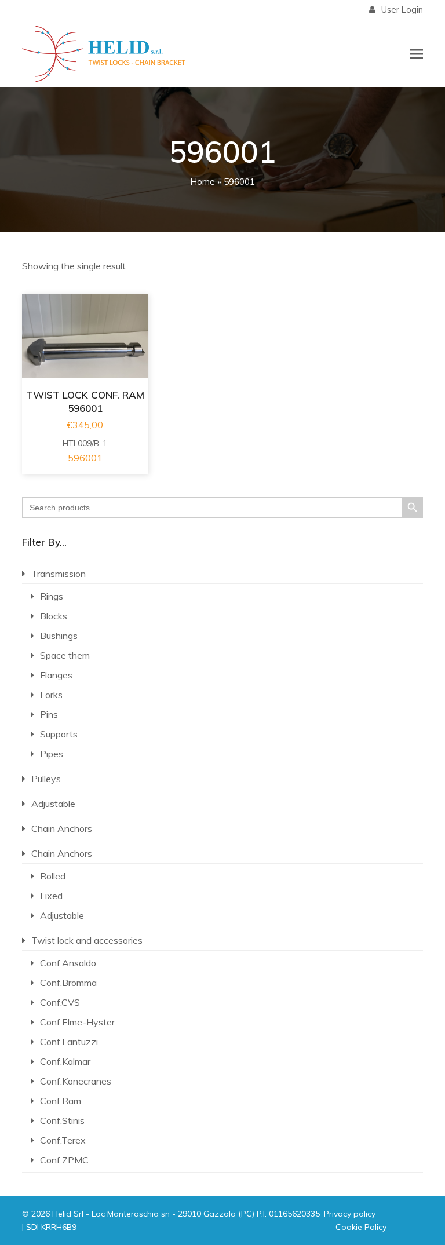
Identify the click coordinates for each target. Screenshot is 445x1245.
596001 (85, 457)
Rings (51, 596)
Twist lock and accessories (87, 940)
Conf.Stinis (62, 1120)
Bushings (59, 635)
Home (203, 181)
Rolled (52, 876)
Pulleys (46, 778)
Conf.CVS (60, 1002)
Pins (49, 714)
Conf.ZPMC (64, 1160)
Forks (51, 694)
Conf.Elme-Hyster (77, 1022)
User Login (402, 9)
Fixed (51, 895)
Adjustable (53, 803)
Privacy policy (349, 1214)
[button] (416, 54)
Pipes (51, 754)
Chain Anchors (61, 828)
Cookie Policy (360, 1227)
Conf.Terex (63, 1140)
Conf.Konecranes (75, 1081)
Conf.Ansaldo (68, 963)
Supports (59, 734)
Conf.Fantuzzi (69, 1041)
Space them (65, 655)
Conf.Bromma (68, 982)
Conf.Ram (60, 1101)
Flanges (56, 675)
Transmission (58, 573)
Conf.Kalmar (65, 1061)
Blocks (53, 616)
